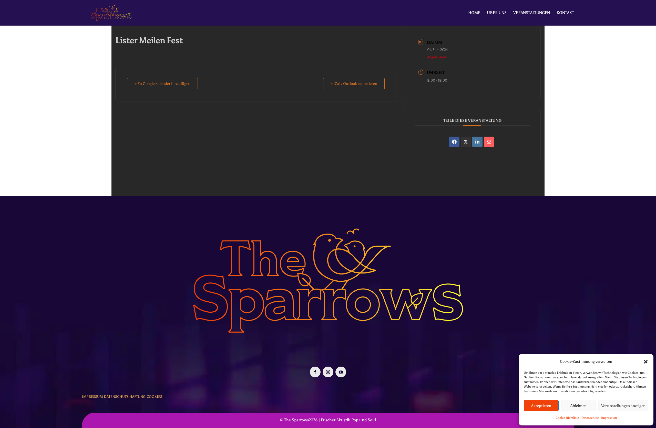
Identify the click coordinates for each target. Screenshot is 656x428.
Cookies (154, 396)
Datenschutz (590, 418)
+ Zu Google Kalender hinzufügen (162, 83)
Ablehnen (578, 405)
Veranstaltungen (531, 13)
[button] (645, 361)
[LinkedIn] (477, 142)
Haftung (137, 396)
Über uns (497, 13)
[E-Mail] (489, 142)
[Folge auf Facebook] (315, 372)
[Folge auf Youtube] (340, 372)
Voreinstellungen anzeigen (623, 405)
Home (474, 13)
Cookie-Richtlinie (567, 418)
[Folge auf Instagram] (328, 372)
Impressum (609, 418)
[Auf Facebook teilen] (454, 142)
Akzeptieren (541, 405)
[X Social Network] (466, 142)
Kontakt (565, 13)
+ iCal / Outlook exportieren (354, 83)
